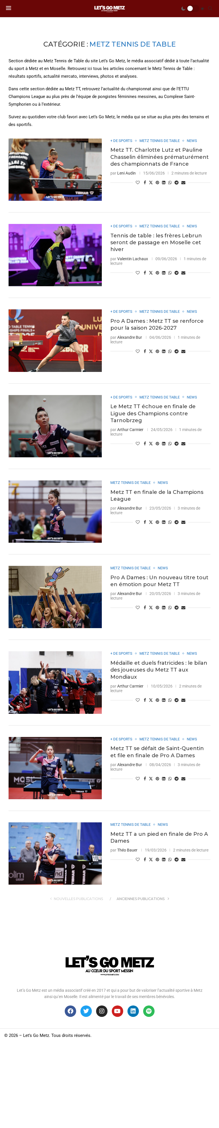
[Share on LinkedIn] (163, 182)
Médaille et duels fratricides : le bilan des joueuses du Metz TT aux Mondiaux (158, 670)
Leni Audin (126, 173)
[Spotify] (149, 1011)
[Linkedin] (133, 1011)
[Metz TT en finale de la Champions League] (55, 511)
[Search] (210, 8)
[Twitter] (86, 1011)
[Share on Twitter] (151, 182)
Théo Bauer (127, 850)
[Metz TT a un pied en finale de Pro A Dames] (55, 853)
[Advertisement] (109, 1085)
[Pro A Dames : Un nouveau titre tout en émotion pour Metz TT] (55, 597)
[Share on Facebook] (145, 182)
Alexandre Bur (129, 337)
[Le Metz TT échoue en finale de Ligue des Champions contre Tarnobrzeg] (55, 426)
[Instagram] (102, 1011)
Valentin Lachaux (132, 259)
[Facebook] (70, 1011)
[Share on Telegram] (177, 182)
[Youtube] (117, 1011)
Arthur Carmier (130, 429)
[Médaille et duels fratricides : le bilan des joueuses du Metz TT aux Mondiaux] (55, 682)
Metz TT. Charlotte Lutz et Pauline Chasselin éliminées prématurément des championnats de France (159, 157)
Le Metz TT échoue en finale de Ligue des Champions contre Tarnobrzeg (153, 413)
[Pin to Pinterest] (157, 182)
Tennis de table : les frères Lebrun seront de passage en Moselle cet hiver (156, 243)
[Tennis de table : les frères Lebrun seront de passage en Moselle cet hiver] (55, 255)
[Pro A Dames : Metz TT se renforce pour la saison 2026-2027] (55, 340)
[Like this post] (138, 182)
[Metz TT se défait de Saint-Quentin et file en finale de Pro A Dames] (55, 768)
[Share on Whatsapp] (170, 182)
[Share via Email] (183, 182)
